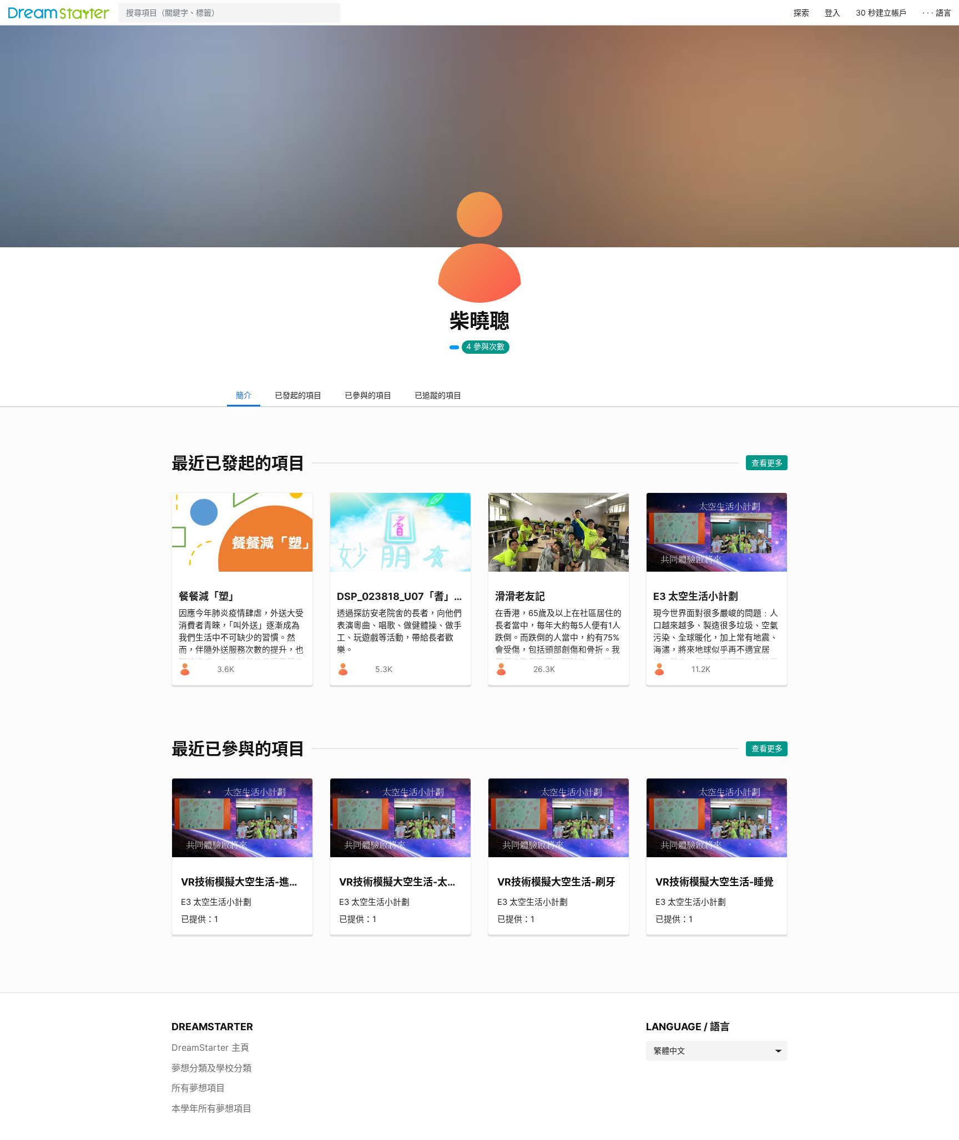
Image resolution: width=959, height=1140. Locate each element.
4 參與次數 (485, 346)
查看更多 (767, 462)
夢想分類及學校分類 (211, 1067)
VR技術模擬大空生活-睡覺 (714, 882)
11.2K (701, 669)
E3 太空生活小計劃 (216, 902)
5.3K (383, 669)
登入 (832, 12)
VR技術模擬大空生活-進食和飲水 (242, 882)
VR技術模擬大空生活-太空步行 (400, 882)
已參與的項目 (368, 395)
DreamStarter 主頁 (210, 1047)
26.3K (544, 669)
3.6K (225, 669)
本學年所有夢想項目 (211, 1108)
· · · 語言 (936, 12)
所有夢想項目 (198, 1087)
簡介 (243, 395)
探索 (801, 12)
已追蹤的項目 (438, 395)
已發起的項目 (298, 395)
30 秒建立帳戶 (881, 12)
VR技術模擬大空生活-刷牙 (556, 882)
